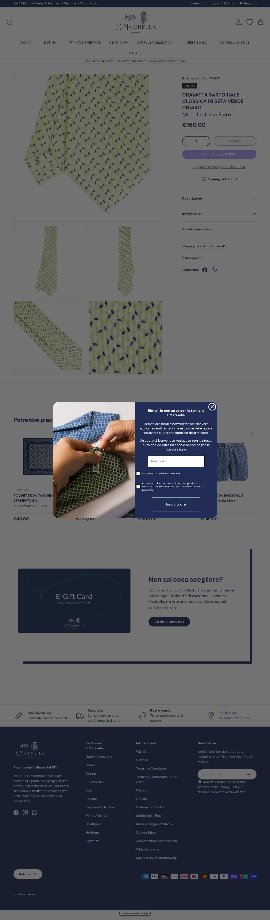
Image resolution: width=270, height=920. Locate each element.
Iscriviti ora (176, 504)
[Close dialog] (212, 406)
